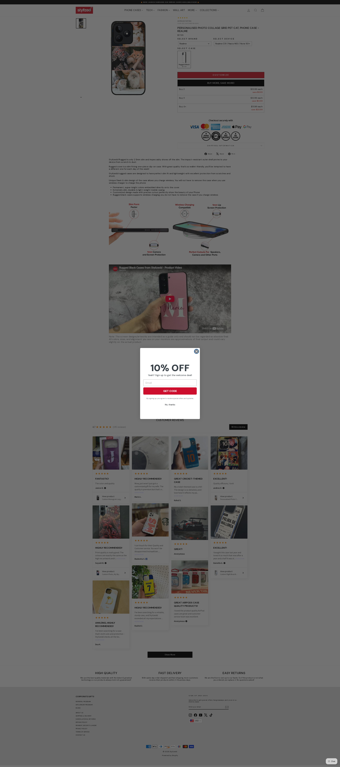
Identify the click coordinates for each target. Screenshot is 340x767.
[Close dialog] (196, 351)
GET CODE (170, 391)
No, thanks (170, 404)
